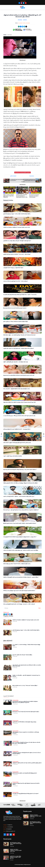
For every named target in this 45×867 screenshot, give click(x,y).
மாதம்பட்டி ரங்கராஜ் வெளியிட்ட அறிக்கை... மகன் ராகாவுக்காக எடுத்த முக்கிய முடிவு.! (18, 496)
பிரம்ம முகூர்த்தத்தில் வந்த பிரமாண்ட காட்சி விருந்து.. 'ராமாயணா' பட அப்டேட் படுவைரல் (19, 604)
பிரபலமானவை (32, 175)
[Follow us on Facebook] (6, 614)
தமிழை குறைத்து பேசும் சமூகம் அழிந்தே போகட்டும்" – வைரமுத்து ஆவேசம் (16, 429)
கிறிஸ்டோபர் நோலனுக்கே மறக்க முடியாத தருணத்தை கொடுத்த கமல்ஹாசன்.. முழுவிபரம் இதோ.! (21, 577)
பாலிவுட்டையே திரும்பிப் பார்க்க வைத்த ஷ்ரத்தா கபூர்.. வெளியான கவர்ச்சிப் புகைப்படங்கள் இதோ (20, 550)
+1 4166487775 (9, 824)
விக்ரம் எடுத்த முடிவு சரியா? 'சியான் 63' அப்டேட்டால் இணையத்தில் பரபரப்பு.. (17, 563)
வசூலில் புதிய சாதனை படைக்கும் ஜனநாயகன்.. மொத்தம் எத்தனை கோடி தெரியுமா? (18, 348)
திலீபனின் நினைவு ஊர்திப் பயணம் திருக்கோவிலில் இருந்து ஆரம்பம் (24, 773)
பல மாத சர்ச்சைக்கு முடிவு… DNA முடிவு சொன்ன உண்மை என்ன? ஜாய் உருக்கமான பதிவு (19, 415)
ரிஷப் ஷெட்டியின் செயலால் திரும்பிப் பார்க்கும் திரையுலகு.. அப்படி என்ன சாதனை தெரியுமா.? (20, 469)
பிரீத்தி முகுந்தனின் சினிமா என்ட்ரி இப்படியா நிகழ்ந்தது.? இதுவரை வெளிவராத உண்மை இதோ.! (20, 482)
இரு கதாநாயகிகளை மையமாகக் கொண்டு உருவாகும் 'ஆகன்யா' (15, 307)
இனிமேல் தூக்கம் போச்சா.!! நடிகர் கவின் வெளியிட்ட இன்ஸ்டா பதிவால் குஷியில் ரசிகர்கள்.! (19, 523)
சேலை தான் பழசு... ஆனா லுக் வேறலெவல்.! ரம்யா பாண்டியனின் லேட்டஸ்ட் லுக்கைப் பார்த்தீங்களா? (21, 509)
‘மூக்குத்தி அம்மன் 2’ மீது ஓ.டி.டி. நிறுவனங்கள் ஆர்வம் (13, 267)
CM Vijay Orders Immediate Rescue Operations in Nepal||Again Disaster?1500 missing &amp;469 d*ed (21, 196)
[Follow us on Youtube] (12, 614)
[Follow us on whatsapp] (4, 614)
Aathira (4, 34)
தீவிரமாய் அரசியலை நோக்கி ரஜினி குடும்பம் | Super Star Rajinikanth (8, 196)
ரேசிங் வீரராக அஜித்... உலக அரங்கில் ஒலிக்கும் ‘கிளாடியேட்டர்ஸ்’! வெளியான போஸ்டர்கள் (19, 334)
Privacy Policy (5, 822)
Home (16, 23)
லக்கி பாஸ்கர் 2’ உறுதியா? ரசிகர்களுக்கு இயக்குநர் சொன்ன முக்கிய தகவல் (17, 442)
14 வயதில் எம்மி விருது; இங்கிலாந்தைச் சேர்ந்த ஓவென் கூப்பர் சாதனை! (25, 793)
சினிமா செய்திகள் (26, 23)
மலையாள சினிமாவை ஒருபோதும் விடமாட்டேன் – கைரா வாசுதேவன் (15, 281)
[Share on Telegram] (24, 26)
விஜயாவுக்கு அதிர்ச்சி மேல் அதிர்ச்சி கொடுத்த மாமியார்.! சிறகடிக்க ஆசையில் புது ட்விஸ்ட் (19, 402)
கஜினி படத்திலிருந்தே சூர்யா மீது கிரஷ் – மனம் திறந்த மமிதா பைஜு (15, 361)
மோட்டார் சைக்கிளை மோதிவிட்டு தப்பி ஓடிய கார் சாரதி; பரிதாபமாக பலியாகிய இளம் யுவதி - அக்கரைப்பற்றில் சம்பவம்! (26, 743)
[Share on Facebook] (20, 26)
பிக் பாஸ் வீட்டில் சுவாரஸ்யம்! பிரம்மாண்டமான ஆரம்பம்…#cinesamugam (34, 196)
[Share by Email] (26, 26)
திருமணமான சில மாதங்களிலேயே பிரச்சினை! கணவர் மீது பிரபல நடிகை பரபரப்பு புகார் (18, 375)
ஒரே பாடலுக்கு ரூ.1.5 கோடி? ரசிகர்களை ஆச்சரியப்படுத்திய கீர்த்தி (15, 321)
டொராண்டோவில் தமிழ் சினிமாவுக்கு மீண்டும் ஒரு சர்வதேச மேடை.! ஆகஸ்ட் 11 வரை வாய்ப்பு (20, 294)
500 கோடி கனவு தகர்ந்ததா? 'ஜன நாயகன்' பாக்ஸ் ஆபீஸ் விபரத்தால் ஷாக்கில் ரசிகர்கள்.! (19, 590)
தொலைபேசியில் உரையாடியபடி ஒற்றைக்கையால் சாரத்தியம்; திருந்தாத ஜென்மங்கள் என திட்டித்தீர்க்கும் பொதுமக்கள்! (25, 702)
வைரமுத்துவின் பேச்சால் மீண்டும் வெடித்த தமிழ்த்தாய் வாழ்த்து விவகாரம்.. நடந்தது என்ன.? (19, 536)
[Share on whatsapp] (19, 26)
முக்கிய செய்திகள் (13, 175)
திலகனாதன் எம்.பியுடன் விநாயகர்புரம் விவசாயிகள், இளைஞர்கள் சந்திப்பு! (25, 711)
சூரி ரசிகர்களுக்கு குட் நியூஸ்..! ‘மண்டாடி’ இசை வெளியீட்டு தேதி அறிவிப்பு (16, 213)
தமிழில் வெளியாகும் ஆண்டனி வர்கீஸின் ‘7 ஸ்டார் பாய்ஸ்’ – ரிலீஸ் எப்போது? (16, 254)
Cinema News (20, 19)
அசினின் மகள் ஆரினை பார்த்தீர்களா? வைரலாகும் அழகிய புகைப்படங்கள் (16, 227)
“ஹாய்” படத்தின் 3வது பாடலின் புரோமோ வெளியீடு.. (12, 456)
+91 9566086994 (9, 829)
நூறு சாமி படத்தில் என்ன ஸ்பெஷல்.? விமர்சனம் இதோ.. (22, 654)
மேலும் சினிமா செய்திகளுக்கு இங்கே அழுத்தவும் (22, 172)
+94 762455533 (10, 826)
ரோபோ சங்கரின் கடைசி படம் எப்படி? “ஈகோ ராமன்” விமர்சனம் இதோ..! (25, 685)
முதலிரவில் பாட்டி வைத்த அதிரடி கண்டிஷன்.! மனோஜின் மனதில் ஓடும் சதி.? (17, 240)
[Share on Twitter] (22, 26)
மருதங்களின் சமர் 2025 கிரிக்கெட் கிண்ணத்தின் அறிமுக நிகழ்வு (24, 721)
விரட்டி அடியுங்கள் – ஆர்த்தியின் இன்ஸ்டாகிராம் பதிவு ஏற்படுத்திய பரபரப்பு (16, 388)
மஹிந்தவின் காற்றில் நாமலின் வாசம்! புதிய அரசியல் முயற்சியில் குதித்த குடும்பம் (26, 762)
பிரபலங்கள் (20, 23)
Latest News (25, 19)
